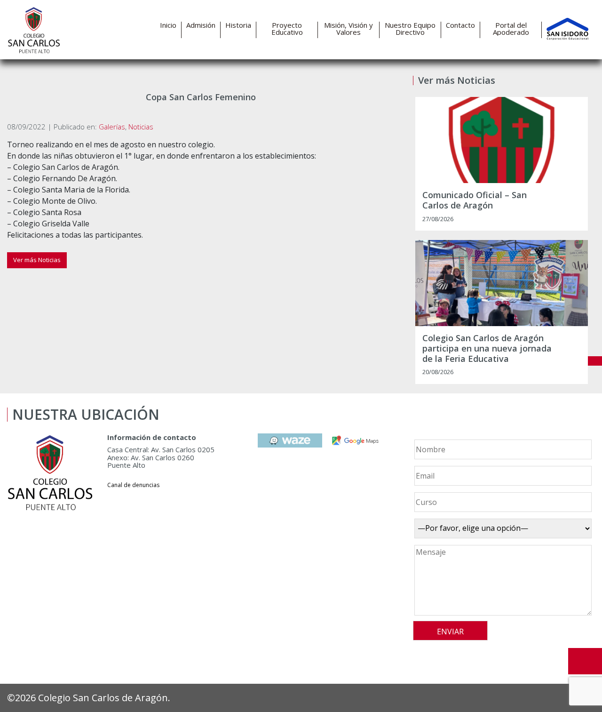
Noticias (140, 126)
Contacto (460, 25)
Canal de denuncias (133, 485)
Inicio (168, 25)
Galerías (112, 126)
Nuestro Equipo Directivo (410, 29)
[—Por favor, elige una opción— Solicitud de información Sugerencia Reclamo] (501, 528)
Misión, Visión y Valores (348, 29)
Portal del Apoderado (511, 29)
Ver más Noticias (37, 260)
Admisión (200, 25)
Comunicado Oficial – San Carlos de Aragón (474, 200)
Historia (238, 25)
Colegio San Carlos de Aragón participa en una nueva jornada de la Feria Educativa (487, 348)
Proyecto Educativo (287, 29)
